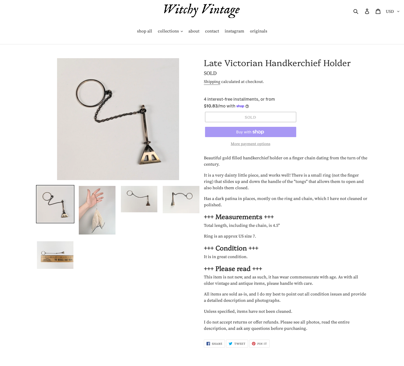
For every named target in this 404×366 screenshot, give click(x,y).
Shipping (212, 81)
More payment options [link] (250, 143)
